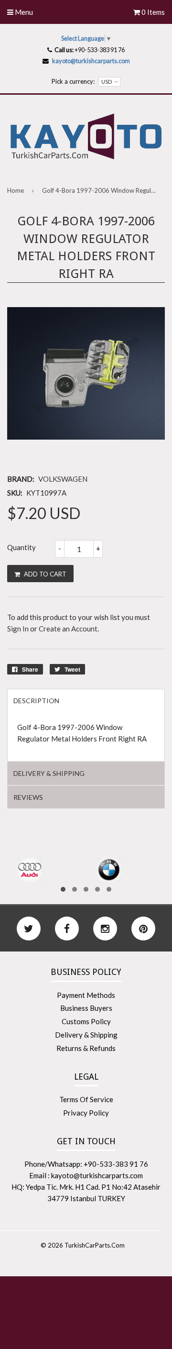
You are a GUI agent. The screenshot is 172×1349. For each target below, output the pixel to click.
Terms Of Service (86, 1099)
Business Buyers (86, 1008)
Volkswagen (62, 479)
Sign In (18, 628)
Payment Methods (86, 995)
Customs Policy (86, 1021)
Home (15, 190)
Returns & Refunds (86, 1048)
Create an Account (68, 628)
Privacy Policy (86, 1112)
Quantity (21, 547)
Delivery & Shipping (86, 1034)
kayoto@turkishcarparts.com (91, 61)
